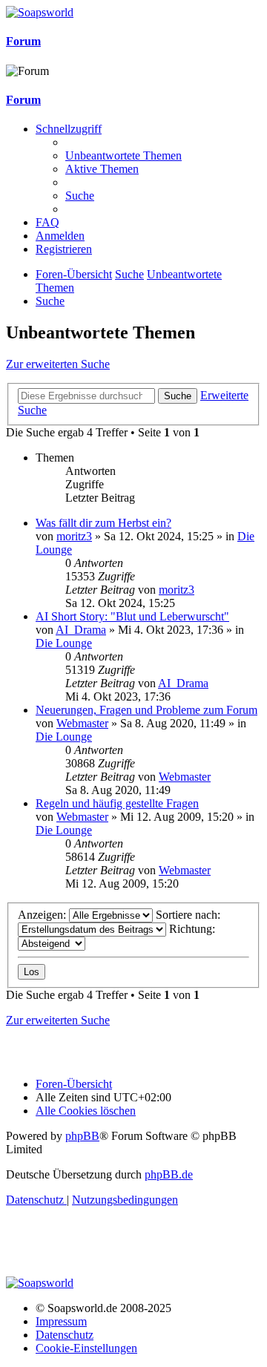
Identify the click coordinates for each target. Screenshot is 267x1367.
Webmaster (82, 723)
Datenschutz (64, 1334)
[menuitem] (123, 155)
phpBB (82, 1136)
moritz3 (74, 536)
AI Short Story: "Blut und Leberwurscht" (132, 616)
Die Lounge (64, 643)
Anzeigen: (43, 914)
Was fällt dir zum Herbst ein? (103, 523)
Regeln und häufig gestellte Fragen (117, 803)
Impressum (61, 1321)
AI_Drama (81, 629)
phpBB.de (169, 1174)
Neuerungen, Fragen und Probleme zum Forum (146, 710)
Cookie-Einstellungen (86, 1348)
